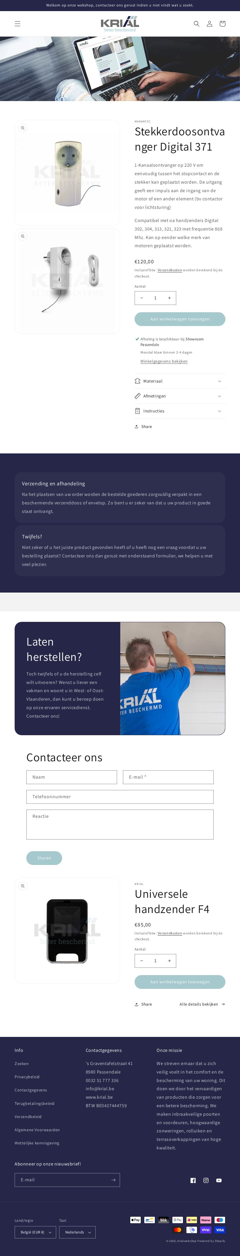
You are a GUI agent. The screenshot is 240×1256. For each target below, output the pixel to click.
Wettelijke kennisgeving (37, 1143)
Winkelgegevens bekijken (164, 361)
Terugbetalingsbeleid (35, 1103)
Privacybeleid (27, 1076)
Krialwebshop (186, 1241)
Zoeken (22, 1063)
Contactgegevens (31, 1090)
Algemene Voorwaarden (37, 1129)
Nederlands (74, 1232)
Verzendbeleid (28, 1116)
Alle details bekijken (199, 1004)
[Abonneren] (113, 1180)
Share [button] (146, 426)
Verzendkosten (170, 270)
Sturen (44, 858)
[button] (17, 23)
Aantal (140, 286)
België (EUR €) (32, 1232)
